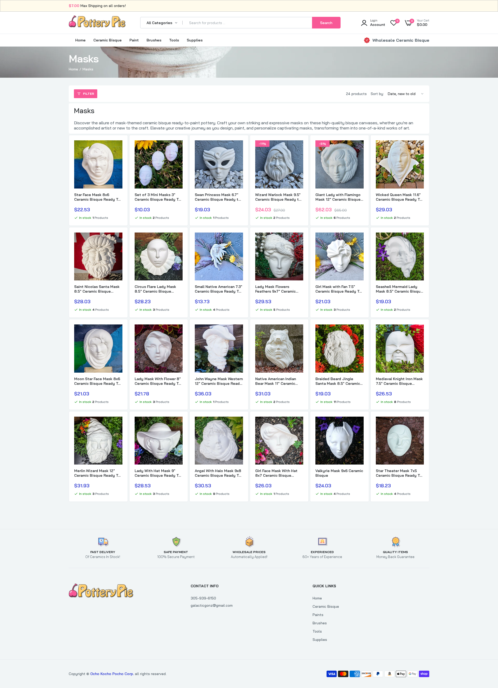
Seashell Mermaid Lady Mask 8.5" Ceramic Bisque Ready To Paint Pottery (399, 289)
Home (80, 40)
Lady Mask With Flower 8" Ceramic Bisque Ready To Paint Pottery (158, 381)
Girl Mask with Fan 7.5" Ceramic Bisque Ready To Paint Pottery (338, 289)
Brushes (154, 40)
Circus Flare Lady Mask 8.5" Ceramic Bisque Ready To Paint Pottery (156, 289)
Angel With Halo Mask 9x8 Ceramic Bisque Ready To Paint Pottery (218, 473)
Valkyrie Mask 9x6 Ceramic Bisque (339, 473)
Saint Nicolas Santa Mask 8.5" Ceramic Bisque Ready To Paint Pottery (97, 289)
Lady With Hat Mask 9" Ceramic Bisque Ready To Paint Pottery (158, 473)
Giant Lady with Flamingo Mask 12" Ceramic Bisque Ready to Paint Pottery (338, 197)
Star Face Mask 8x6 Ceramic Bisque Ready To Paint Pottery (97, 197)
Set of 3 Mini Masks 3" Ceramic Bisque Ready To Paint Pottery (158, 197)
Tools (174, 40)
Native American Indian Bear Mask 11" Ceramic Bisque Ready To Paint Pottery (275, 381)
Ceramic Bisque (107, 40)
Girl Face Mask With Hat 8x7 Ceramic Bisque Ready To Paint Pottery (276, 473)
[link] (117, 149)
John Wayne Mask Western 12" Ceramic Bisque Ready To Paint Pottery (219, 381)
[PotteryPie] (97, 23)
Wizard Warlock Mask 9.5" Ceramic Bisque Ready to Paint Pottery (278, 197)
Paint (134, 40)
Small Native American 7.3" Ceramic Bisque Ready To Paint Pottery (218, 289)
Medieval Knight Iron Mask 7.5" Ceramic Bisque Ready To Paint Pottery (399, 381)
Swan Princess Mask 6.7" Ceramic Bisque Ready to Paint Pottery (218, 197)
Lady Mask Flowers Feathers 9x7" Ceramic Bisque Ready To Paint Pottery (275, 289)
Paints (318, 614)
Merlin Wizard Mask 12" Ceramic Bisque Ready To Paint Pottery (97, 473)
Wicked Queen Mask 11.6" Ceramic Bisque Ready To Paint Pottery (399, 197)
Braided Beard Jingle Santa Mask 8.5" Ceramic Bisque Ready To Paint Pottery (337, 381)
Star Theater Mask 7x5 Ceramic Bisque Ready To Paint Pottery (399, 473)
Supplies (195, 40)
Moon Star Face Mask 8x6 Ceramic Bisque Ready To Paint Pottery (97, 381)
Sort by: (377, 93)
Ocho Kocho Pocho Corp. (112, 673)
